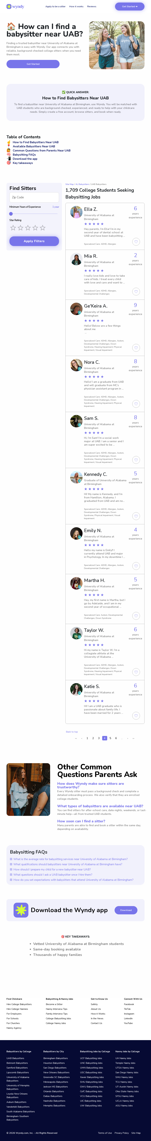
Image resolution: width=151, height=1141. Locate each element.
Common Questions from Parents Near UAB (38, 151)
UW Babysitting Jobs (91, 1105)
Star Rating (15, 220)
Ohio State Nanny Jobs (127, 1091)
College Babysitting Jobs (58, 1018)
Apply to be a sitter (55, 6)
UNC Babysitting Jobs (91, 1063)
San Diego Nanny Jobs (126, 1072)
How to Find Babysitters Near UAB (32, 142)
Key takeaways (19, 163)
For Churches (13, 1023)
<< (76, 738)
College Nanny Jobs (56, 1023)
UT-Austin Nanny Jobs (126, 1086)
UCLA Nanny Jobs (124, 1101)
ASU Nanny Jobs (124, 1105)
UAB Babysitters (15, 1058)
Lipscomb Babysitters (17, 1072)
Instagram (129, 1013)
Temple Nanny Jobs (125, 1063)
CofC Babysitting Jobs (91, 1091)
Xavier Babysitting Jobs (92, 1077)
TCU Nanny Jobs (123, 1082)
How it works (76, 6)
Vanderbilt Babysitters (17, 1106)
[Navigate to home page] (15, 6)
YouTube (128, 1023)
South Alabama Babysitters (20, 1111)
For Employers (14, 1013)
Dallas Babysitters (52, 1096)
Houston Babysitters (54, 1063)
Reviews (91, 6)
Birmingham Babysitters (55, 1058)
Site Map (69, 184)
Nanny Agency (13, 1028)
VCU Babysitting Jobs (91, 1096)
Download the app (21, 159)
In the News (97, 1018)
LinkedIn (128, 1018)
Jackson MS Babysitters (55, 1086)
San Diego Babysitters (55, 1067)
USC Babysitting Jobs (91, 1072)
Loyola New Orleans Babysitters (17, 1095)
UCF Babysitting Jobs (91, 1058)
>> (133, 738)
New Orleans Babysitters (56, 1072)
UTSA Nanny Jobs (124, 1067)
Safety (94, 1004)
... (122, 738)
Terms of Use (105, 1133)
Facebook (129, 1004)
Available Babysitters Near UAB (30, 146)
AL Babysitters (82, 184)
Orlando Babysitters (53, 1091)
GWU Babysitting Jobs (92, 1086)
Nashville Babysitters (54, 1101)
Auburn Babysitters (16, 1102)
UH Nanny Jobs (123, 1058)
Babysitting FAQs (21, 155)
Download (126, 910)
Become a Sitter (54, 1004)
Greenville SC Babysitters (56, 1077)
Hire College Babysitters (19, 1004)
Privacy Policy (122, 1133)
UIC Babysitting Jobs (90, 1101)
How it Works (98, 1013)
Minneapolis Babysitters (55, 1082)
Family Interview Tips (57, 1013)
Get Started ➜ (129, 6)
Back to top (72, 732)
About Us (96, 1009)
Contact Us (96, 1023)
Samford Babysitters (17, 1067)
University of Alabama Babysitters (17, 1079)
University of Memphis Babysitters (17, 1087)
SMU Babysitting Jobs (91, 1082)
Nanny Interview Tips (56, 1009)
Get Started (33, 64)
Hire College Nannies (17, 1009)
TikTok (127, 1009)
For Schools (12, 1018)
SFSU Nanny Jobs (124, 1096)
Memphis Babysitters (54, 1105)
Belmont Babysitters (17, 1063)
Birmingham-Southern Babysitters (17, 1118)
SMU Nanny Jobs (124, 1077)
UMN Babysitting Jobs (91, 1067)
